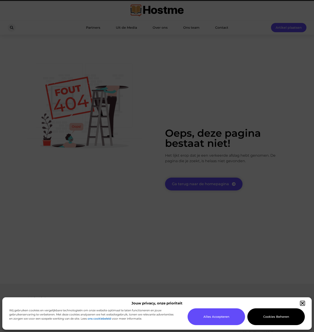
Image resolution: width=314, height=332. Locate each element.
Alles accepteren (216, 316)
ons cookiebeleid (99, 318)
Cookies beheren (276, 316)
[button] (302, 303)
